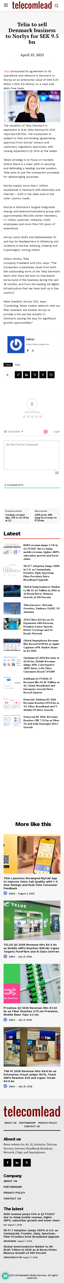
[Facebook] (27, 350)
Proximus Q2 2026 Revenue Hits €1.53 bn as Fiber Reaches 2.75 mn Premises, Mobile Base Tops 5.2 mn (31, 1011)
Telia (7, 71)
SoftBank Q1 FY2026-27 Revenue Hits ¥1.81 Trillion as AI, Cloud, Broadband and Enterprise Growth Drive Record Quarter (41, 685)
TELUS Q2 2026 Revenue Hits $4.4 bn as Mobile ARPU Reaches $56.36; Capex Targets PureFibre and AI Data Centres (31, 948)
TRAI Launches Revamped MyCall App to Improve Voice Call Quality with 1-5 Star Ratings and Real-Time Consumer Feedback (31, 883)
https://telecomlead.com (37, 344)
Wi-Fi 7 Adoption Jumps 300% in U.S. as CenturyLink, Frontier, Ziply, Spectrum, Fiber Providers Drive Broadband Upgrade (41, 572)
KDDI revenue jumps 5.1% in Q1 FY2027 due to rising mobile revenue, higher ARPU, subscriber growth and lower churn (41, 552)
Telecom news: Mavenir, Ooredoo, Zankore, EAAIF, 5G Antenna (41, 608)
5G (5, 1225)
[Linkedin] (26, 374)
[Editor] (16, 344)
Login (56, 431)
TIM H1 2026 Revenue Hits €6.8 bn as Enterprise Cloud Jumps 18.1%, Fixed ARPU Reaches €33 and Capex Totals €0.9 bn (30, 1076)
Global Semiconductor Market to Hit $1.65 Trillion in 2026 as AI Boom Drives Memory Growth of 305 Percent (41, 592)
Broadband (10, 1241)
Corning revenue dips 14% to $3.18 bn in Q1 (17, 518)
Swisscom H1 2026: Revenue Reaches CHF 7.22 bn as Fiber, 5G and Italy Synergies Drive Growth (41, 722)
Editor (30, 339)
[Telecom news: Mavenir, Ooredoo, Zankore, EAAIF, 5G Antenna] (12, 608)
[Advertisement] (32, 766)
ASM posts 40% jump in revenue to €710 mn (46, 518)
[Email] (51, 374)
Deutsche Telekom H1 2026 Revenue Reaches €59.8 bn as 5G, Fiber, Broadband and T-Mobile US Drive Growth (41, 705)
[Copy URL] (18, 374)
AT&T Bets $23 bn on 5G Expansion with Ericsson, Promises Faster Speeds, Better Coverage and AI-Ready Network (38, 626)
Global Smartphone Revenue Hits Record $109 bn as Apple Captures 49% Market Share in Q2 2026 (41, 646)
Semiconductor (13, 1257)
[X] (32, 350)
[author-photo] (6, 893)
